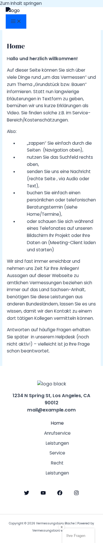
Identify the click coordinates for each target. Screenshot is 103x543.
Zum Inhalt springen (21, 3)
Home (57, 423)
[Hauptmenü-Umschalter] (16, 21)
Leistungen (57, 443)
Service (57, 453)
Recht (57, 463)
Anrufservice (57, 433)
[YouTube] (43, 494)
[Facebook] (59, 494)
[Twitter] (26, 494)
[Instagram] (76, 494)
